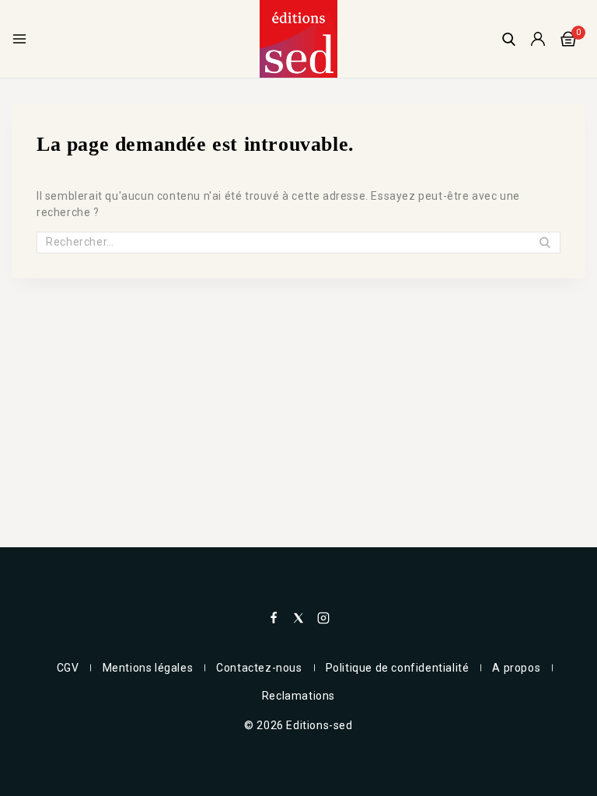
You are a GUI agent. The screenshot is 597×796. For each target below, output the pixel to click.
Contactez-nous (259, 668)
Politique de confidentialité (398, 668)
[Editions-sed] (298, 39)
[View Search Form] (508, 39)
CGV (68, 668)
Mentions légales (148, 668)
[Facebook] (273, 618)
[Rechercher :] (298, 242)
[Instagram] (323, 618)
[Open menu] (19, 39)
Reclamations (298, 696)
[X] (298, 618)
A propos (516, 668)
